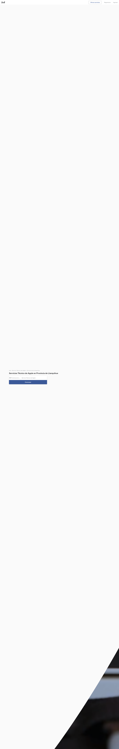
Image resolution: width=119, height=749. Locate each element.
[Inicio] (3, 2)
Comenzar (28, 382)
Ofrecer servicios (95, 2)
